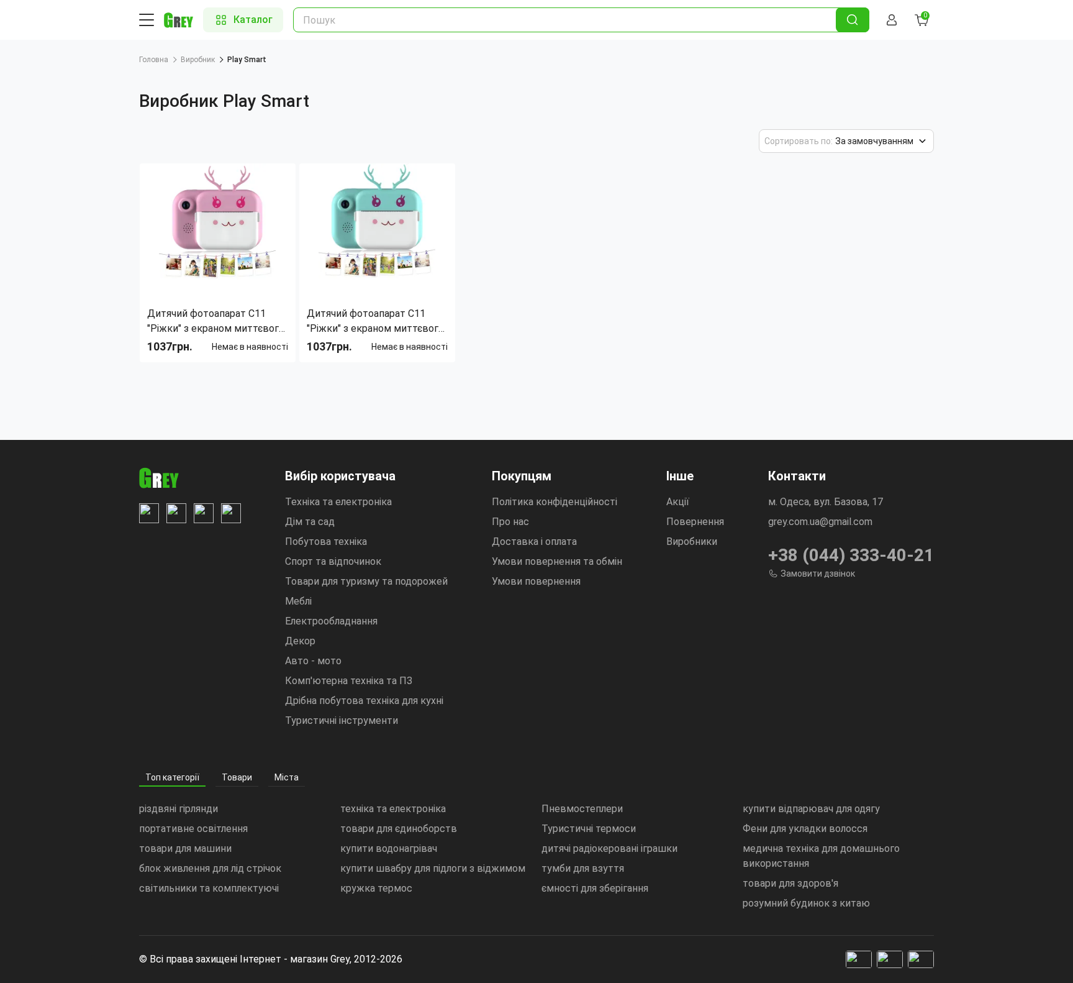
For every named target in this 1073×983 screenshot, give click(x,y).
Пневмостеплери (582, 809)
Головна (153, 59)
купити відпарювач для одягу (811, 809)
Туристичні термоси (588, 828)
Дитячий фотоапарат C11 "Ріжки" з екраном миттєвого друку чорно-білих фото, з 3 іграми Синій (375, 322)
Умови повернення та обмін (557, 561)
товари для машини (185, 848)
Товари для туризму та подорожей (366, 581)
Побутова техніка (326, 541)
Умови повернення (536, 581)
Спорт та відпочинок (333, 561)
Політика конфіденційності (554, 502)
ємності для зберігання (594, 888)
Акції (677, 502)
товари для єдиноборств (398, 828)
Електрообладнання (331, 621)
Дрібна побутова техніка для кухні (364, 700)
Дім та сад (310, 522)
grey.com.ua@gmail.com (820, 522)
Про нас (510, 522)
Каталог (253, 19)
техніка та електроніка (393, 809)
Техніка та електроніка (338, 502)
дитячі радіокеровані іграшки (609, 848)
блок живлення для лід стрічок (210, 868)
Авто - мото (313, 661)
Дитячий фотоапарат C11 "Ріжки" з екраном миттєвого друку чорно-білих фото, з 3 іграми (215, 322)
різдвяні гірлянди (178, 809)
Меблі (298, 601)
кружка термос (376, 888)
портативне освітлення (193, 828)
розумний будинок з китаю (806, 903)
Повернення (695, 522)
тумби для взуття (582, 868)
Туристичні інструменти (341, 720)
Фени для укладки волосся (805, 828)
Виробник (198, 59)
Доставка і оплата (534, 541)
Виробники (691, 541)
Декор (300, 641)
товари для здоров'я (790, 883)
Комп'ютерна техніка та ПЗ (348, 681)
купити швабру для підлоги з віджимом (432, 868)
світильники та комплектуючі (209, 888)
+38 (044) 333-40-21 (851, 555)
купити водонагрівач (388, 848)
